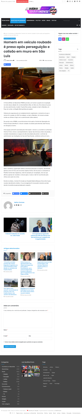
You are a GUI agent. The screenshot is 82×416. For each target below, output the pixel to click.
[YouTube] (19, 205)
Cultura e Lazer (62, 59)
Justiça (53, 20)
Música (71, 65)
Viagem (44, 386)
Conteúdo (45, 369)
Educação (11, 25)
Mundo (66, 65)
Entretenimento (20, 25)
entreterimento (46, 372)
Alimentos (45, 367)
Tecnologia (56, 383)
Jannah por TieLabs (33, 410)
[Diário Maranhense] (41, 10)
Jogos (52, 375)
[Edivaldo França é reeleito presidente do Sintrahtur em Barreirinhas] (31, 375)
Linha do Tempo (46, 380)
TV (68, 70)
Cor (50, 369)
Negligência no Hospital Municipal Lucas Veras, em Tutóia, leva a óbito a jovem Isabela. (28, 291)
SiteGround (58, 410)
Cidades (4, 25)
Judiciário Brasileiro (47, 378)
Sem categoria (62, 70)
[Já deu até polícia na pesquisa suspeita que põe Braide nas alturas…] (37, 367)
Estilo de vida (46, 375)
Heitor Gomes (10, 60)
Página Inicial (6, 20)
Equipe (53, 372)
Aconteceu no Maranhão (18, 20)
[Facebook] (17, 205)
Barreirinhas (30, 20)
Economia (70, 59)
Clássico (57, 367)
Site (30, 336)
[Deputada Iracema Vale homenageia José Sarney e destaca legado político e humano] (44, 256)
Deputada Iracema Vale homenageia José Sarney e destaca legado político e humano (44, 265)
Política (38, 20)
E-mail (6, 336)
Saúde (43, 20)
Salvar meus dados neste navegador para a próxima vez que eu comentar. (24, 342)
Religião (66, 68)
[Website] (15, 205)
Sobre (51, 383)
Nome (6, 330)
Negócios (45, 383)
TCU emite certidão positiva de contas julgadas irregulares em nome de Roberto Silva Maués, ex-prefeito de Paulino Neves (11, 266)
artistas (51, 367)
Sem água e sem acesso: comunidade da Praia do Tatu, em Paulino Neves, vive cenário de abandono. (11, 291)
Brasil (48, 20)
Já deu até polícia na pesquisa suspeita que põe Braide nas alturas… (46, 1)
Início (6, 33)
